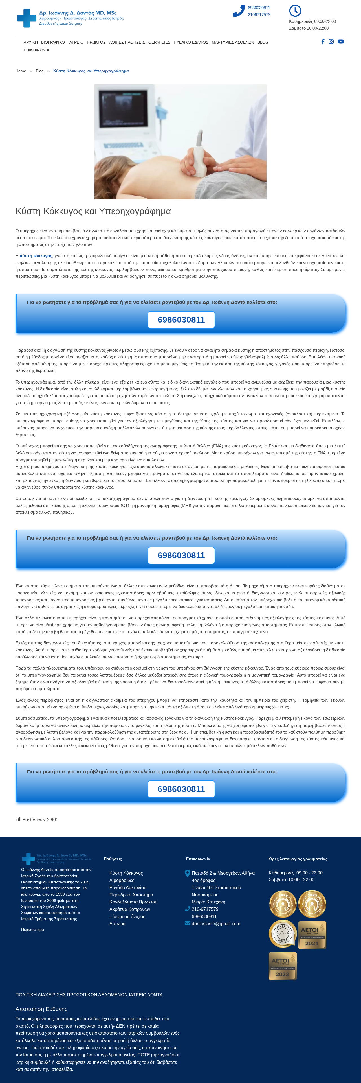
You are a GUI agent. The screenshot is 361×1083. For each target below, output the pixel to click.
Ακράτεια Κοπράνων (129, 909)
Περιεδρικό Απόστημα (131, 894)
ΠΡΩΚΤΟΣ (96, 42)
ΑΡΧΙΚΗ (31, 42)
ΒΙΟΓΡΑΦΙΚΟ (53, 42)
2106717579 (259, 14)
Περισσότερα (32, 929)
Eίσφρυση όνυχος (127, 916)
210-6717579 (205, 909)
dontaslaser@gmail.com (216, 923)
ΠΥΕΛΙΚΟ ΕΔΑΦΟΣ (191, 42)
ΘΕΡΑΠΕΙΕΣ (159, 42)
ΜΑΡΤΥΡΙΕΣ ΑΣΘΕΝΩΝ (233, 42)
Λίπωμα (117, 923)
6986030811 (259, 7)
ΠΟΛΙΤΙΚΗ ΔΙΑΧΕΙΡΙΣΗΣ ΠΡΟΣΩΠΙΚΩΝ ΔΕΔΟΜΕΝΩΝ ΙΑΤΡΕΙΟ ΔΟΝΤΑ (89, 994)
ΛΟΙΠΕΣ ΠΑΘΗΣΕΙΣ (127, 42)
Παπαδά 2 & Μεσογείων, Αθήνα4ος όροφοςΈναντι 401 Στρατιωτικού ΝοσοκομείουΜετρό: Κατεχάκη (223, 887)
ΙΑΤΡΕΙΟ (75, 42)
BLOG (262, 42)
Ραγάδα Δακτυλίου (127, 887)
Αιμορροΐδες (121, 880)
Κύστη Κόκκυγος (126, 873)
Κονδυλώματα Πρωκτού (133, 902)
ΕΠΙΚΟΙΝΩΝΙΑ (36, 50)
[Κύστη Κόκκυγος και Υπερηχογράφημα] (180, 141)
